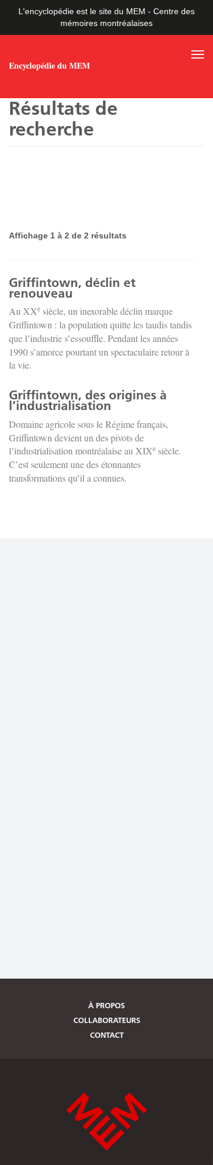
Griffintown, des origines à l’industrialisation (88, 400)
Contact (107, 1035)
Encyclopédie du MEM (49, 66)
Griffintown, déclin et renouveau (72, 288)
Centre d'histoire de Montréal (106, 1121)
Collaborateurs (106, 1020)
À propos (106, 1005)
